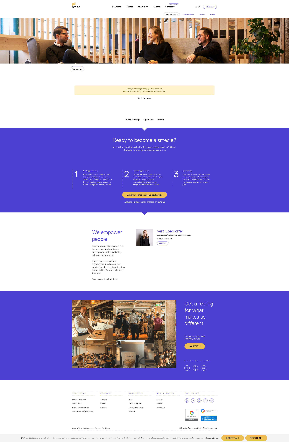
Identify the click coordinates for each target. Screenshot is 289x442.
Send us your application (144, 194)
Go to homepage (144, 98)
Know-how (143, 6)
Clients (129, 6)
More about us (188, 14)
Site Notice (106, 428)
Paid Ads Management (80, 407)
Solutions (116, 6)
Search (161, 119)
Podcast (132, 411)
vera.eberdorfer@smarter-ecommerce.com (174, 235)
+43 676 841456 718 (164, 238)
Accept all (232, 438)
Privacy (97, 428)
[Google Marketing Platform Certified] (209, 411)
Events (156, 6)
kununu (161, 201)
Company (170, 6)
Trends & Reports (135, 403)
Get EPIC (194, 346)
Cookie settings (132, 119)
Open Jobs (148, 119)
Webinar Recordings (136, 407)
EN (199, 6)
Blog (130, 399)
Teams (212, 14)
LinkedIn (162, 243)
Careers (103, 407)
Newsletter (161, 407)
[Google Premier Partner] (191, 415)
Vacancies (77, 69)
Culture (202, 14)
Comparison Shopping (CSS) (82, 411)
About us (103, 399)
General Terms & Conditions (82, 428)
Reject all (256, 438)
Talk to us (209, 7)
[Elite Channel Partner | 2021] (209, 418)
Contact (160, 399)
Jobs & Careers (171, 14)
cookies (32, 438)
